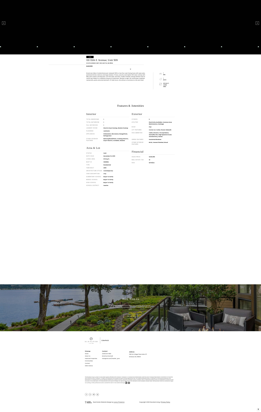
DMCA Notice (89, 366)
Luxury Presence (119, 402)
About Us (87, 356)
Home (86, 353)
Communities (89, 361)
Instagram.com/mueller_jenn (111, 358)
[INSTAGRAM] (90, 394)
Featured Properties (91, 358)
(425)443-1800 (106, 353)
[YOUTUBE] (93, 394)
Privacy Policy (165, 402)
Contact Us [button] (130, 316)
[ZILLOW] (97, 394)
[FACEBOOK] (86, 394)
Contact (87, 363)
